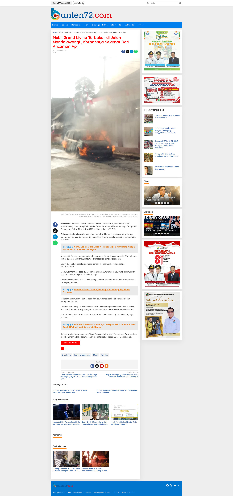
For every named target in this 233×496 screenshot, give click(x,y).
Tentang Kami (99, 492)
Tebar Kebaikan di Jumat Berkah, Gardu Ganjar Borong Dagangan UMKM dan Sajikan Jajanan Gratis (79, 375)
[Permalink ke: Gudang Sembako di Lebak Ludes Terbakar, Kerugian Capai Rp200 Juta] (66, 459)
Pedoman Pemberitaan (82, 492)
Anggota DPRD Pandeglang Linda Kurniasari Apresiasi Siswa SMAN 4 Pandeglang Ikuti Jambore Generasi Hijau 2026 (66, 423)
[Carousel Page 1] (156, 203)
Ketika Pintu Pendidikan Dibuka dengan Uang (167, 168)
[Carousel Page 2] (159, 203)
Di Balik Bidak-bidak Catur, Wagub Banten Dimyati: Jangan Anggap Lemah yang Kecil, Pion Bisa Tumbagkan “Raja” (162, 229)
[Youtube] (102, 366)
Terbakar (104, 355)
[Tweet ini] (127, 51)
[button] (180, 3)
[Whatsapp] (136, 51)
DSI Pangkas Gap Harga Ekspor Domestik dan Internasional (160, 198)
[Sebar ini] (123, 51)
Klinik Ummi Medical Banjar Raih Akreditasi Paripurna (124, 423)
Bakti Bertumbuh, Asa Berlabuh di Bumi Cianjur (167, 116)
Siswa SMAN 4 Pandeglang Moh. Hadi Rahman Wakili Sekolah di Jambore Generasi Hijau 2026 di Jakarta (95, 423)
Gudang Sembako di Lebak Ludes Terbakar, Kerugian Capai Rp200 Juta (70, 391)
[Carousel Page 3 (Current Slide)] (162, 203)
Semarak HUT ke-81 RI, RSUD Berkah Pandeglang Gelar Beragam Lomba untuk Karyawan (166, 144)
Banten (55, 52)
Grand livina (66, 355)
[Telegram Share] (131, 51)
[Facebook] (92, 366)
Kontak (131, 492)
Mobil (95, 355)
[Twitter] (97, 366)
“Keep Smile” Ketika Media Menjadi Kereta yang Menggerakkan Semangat (165, 130)
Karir (124, 492)
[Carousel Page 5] (168, 203)
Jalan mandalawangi (82, 355)
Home (55, 32)
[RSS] (106, 366)
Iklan (109, 492)
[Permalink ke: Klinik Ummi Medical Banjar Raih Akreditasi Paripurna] (124, 412)
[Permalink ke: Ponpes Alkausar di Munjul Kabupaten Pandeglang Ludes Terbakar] (95, 459)
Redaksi (116, 492)
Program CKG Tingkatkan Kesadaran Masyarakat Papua (166, 155)
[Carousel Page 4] (165, 203)
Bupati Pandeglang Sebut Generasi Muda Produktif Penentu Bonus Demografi (122, 374)
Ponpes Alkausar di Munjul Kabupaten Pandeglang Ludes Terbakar (117, 391)
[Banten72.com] (81, 14)
